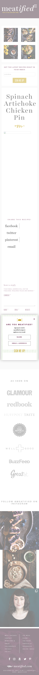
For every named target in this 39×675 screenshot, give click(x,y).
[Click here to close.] (34, 319)
